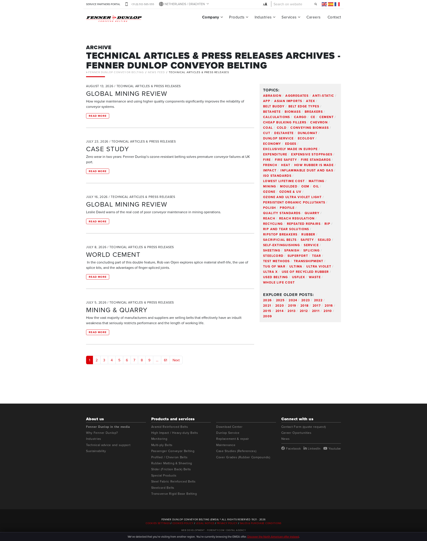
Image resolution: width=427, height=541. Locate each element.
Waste (315, 277)
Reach (269, 218)
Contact (334, 17)
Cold (282, 127)
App (266, 101)
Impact (269, 170)
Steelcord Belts (163, 487)
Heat (285, 165)
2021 (267, 305)
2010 (328, 311)
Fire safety (286, 159)
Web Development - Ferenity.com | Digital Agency (213, 530)
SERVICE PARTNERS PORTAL (103, 4)
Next (176, 360)
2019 (292, 305)
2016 (329, 305)
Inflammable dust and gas (306, 170)
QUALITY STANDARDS (282, 213)
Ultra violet (318, 266)
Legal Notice (205, 523)
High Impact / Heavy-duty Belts (174, 432)
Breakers (314, 111)
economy (272, 143)
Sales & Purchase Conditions (260, 523)
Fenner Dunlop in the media (108, 426)
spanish (291, 250)
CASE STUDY (107, 148)
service (311, 245)
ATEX (310, 101)
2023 (305, 300)
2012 (304, 311)
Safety (307, 239)
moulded (288, 186)
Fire (267, 159)
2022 (318, 300)
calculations (276, 117)
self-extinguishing (281, 245)
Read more (98, 116)
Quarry (312, 213)
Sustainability (96, 451)
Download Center (229, 426)
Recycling (273, 223)
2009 (267, 316)
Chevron (319, 122)
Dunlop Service (278, 138)
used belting (275, 277)
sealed (324, 239)
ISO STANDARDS (277, 175)
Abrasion (272, 95)
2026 (267, 300)
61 (165, 360)
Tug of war (274, 266)
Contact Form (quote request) (303, 426)
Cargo (300, 117)
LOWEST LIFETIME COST (284, 181)
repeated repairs (303, 223)
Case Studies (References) (236, 451)
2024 (293, 300)
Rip (327, 223)
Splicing (311, 250)
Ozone (269, 191)
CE (313, 117)
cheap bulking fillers (284, 122)
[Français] (337, 4)
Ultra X (270, 271)
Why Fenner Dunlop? (102, 432)
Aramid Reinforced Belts (169, 426)
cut (266, 133)
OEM (305, 186)
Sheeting (271, 250)
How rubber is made (314, 165)
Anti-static (323, 95)
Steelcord (273, 255)
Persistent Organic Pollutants (294, 202)
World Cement (113, 254)
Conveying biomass (309, 127)
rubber (308, 234)
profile (287, 207)
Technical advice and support (108, 445)
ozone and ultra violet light (292, 197)
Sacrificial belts (280, 239)
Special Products (164, 475)
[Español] (331, 4)
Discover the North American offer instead (273, 537)
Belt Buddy (273, 106)
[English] (324, 4)
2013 (292, 311)
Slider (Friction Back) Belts (171, 469)
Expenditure (275, 154)
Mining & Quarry (117, 309)
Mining (269, 186)
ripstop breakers (280, 234)
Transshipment (308, 261)
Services (289, 17)
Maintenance (226, 445)
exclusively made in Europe (290, 149)
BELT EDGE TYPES (303, 106)
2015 (267, 311)
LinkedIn (313, 448)
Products (236, 17)
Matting (316, 181)
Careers (313, 17)
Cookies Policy (182, 523)
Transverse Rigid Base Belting (174, 493)
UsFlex (298, 277)
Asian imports (288, 101)
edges (290, 143)
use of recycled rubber (305, 271)
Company (210, 17)
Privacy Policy (227, 523)
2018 (304, 305)
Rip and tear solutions (286, 229)
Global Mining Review (126, 93)
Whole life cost (279, 282)
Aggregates (296, 95)
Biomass (293, 111)
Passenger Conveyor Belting (173, 451)
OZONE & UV (290, 191)
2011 (316, 311)
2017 (317, 305)
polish (269, 207)
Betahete (272, 111)
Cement (326, 117)
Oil (316, 186)
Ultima (295, 266)
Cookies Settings (158, 523)
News (285, 438)
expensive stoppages (311, 154)
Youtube (334, 448)
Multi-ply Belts (162, 445)
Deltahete (284, 133)
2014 (280, 311)
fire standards (316, 159)
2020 (279, 305)
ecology (306, 138)
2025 (280, 300)
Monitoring (159, 438)
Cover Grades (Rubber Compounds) (243, 457)
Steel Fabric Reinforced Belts (173, 481)
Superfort (298, 255)
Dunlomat (307, 133)
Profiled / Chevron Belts (169, 457)
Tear (316, 255)
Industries (263, 17)
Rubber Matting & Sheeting (171, 463)
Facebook (293, 448)
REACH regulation (296, 218)
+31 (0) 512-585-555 (142, 4)
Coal (268, 127)
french (270, 165)
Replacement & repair (232, 438)
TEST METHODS (276, 261)
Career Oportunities (296, 432)
